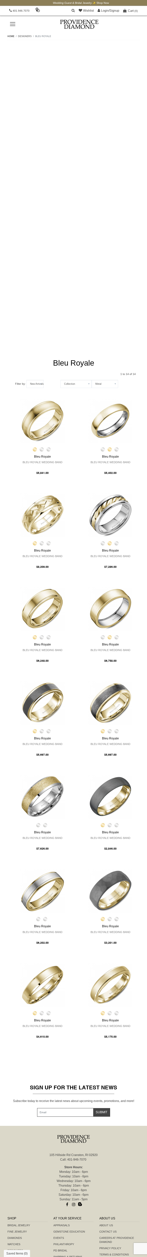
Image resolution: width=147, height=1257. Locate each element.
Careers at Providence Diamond (116, 1239)
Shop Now (95, 2)
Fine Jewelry (17, 1231)
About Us (106, 1225)
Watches (13, 1244)
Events (58, 1237)
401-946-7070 (76, 1159)
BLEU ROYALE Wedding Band (42, 462)
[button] (73, 10)
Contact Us (108, 1231)
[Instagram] (73, 1204)
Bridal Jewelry (18, 1225)
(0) (133, 10)
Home (10, 36)
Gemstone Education (69, 1231)
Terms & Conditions (114, 1254)
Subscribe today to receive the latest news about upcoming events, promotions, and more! (73, 1101)
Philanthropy (63, 1244)
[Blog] (80, 1204)
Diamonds (14, 1237)
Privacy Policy (110, 1248)
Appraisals (61, 1225)
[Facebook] (67, 1204)
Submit (101, 1112)
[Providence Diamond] (79, 24)
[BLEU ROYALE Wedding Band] (42, 421)
